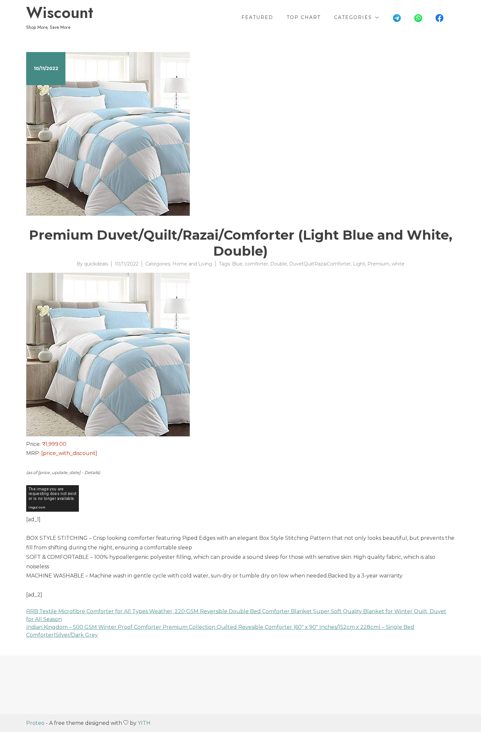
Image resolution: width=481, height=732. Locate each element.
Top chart (304, 17)
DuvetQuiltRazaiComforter (320, 264)
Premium (378, 264)
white (398, 264)
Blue (237, 264)
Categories (353, 17)
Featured (257, 17)
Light (359, 264)
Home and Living (192, 264)
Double (278, 264)
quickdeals (96, 264)
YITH (144, 723)
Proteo (35, 723)
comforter (256, 264)
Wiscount (59, 13)
